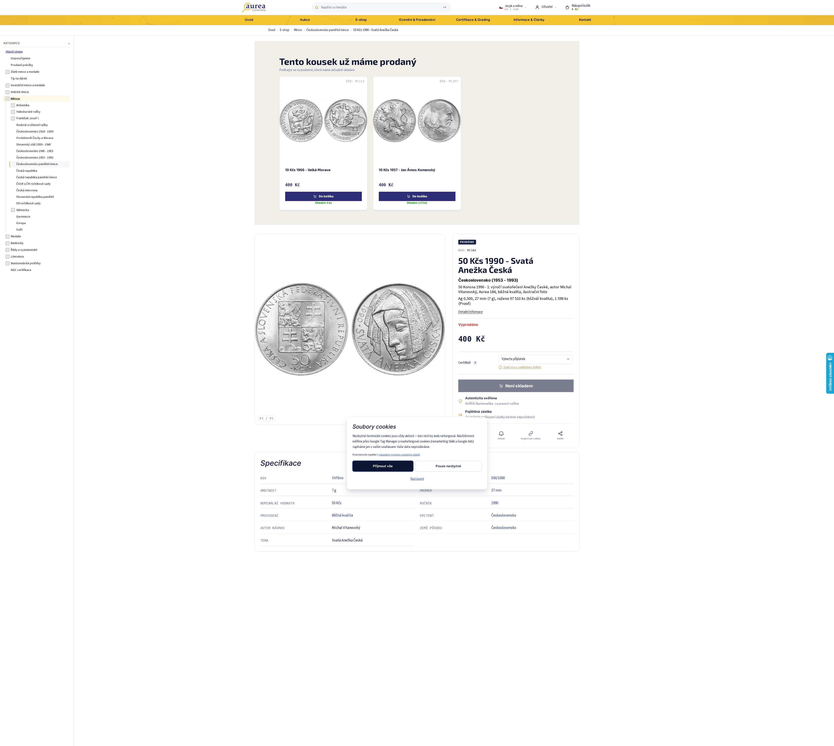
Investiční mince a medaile (28, 85)
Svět (19, 230)
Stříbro (337, 478)
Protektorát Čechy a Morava (34, 138)
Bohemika (22, 105)
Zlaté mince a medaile (25, 72)
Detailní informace (470, 312)
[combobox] (380, 7)
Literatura (17, 257)
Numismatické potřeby (26, 263)
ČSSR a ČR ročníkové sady (33, 184)
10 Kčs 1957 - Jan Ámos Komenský (407, 170)
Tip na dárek (19, 78)
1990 (494, 503)
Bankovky (17, 243)
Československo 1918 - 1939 (34, 131)
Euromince (23, 216)
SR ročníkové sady (28, 203)
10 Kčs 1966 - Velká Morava (307, 170)
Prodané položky (22, 65)
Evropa (21, 223)
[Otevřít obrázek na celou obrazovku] (350, 329)
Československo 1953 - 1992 (34, 158)
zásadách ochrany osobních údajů (399, 455)
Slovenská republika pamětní (35, 197)
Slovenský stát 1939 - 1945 (33, 144)
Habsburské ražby (28, 112)
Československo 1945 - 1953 (34, 151)
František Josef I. (27, 118)
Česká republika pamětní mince (36, 177)
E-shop (284, 30)
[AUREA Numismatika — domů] (253, 7)
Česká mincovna (26, 190)
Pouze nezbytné (448, 466)
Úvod (271, 30)
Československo (503, 515)
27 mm (496, 490)
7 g (334, 490)
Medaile (16, 236)
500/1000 (498, 478)
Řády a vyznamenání (24, 250)
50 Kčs (336, 503)
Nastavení (417, 479)
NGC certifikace (21, 270)
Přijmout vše (383, 466)
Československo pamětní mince (327, 30)
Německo (22, 210)
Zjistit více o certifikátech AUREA (522, 367)
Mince (298, 30)
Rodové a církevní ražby (32, 125)
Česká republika (26, 171)
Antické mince (20, 92)
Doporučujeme (20, 58)
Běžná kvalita (342, 515)
